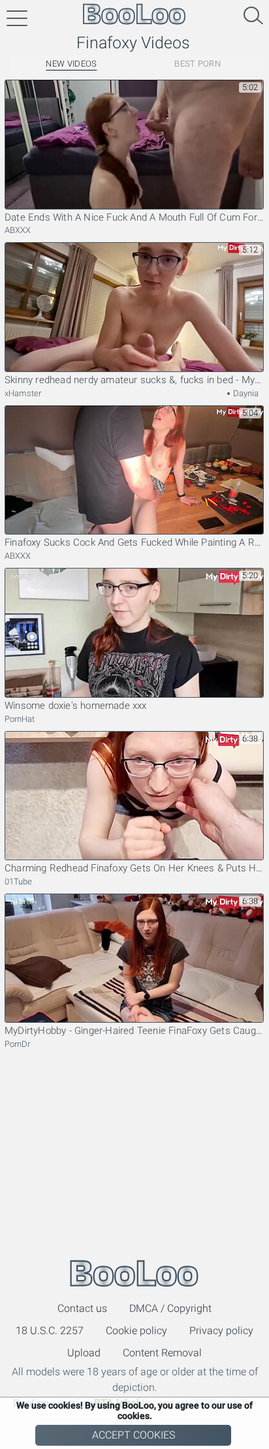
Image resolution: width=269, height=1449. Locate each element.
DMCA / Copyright (170, 1308)
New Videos (71, 64)
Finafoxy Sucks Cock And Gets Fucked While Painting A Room (134, 542)
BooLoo (134, 1273)
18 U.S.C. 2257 (50, 1330)
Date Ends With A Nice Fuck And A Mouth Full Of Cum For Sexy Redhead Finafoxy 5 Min (134, 217)
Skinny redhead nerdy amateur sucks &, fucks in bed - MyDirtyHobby (134, 380)
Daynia (245, 393)
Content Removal (162, 1353)
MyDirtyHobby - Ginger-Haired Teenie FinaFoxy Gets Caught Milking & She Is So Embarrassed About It (134, 1030)
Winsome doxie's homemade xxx (76, 705)
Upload (84, 1353)
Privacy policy (221, 1330)
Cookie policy (136, 1330)
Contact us (82, 1308)
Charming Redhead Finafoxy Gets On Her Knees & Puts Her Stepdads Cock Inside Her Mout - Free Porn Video (134, 868)
